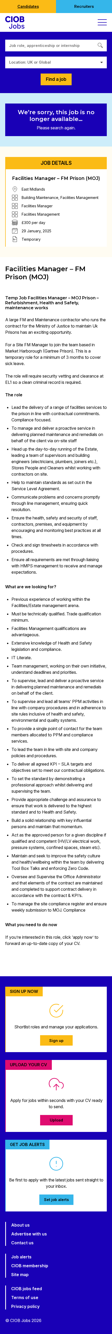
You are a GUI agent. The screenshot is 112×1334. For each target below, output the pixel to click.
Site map (20, 1274)
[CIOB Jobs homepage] (14, 22)
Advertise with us (29, 1233)
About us (20, 1225)
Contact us (22, 1242)
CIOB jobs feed (26, 1288)
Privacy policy (25, 1306)
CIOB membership (29, 1265)
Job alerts (21, 1256)
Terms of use (24, 1297)
